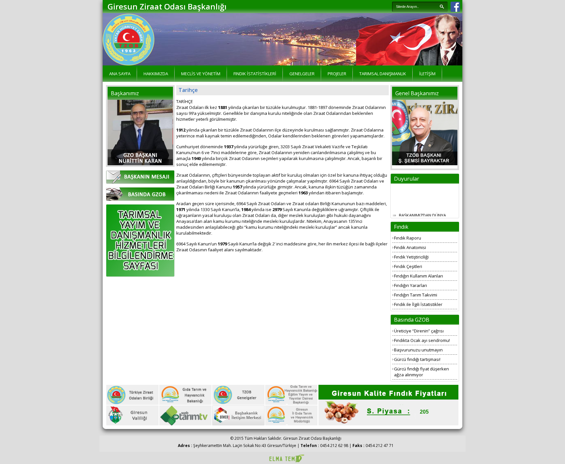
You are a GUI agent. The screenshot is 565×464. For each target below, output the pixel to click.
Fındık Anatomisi (410, 247)
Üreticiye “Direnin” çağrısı (419, 331)
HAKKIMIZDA (156, 74)
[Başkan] (140, 164)
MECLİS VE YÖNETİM (200, 74)
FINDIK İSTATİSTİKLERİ (254, 74)
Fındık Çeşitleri (408, 266)
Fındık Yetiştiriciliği (411, 257)
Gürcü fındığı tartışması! (417, 359)
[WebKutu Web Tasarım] (285, 461)
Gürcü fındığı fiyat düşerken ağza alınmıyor (421, 372)
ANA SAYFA (119, 74)
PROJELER (337, 74)
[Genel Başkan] (424, 164)
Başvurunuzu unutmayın (418, 350)
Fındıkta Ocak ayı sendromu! (422, 340)
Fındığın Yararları (410, 285)
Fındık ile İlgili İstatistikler (418, 304)
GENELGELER (302, 74)
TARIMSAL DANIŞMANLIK (382, 74)
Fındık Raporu (407, 238)
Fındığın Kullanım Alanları (418, 276)
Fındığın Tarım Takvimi (415, 295)
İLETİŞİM (427, 74)
